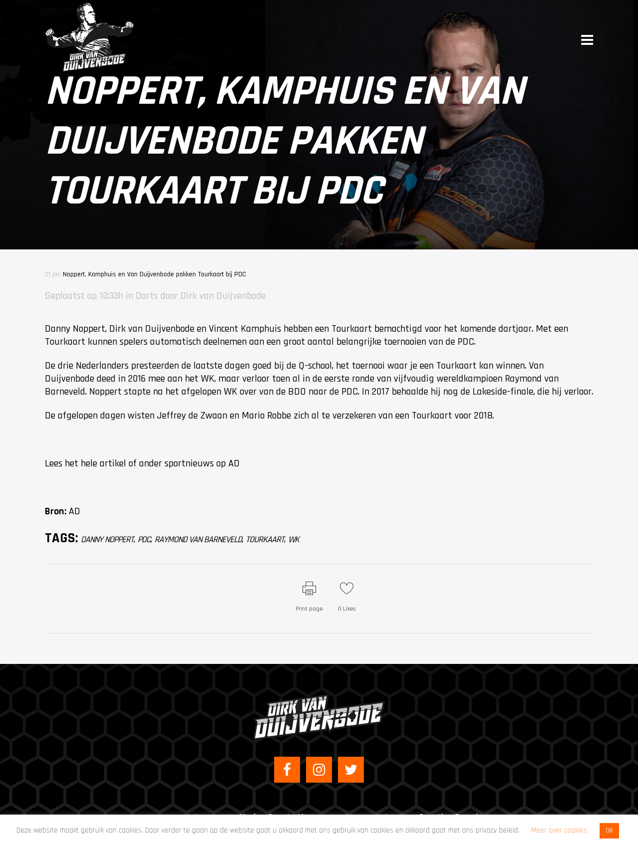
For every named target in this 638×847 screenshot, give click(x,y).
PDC (144, 539)
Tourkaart (265, 539)
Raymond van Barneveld (198, 539)
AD (234, 463)
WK (293, 539)
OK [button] (609, 831)
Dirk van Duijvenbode (223, 295)
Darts (147, 295)
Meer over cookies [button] (559, 830)
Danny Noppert (107, 539)
